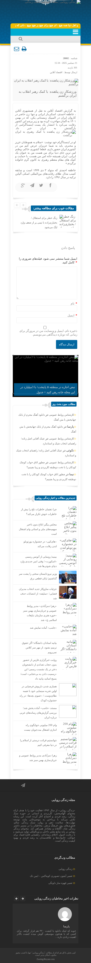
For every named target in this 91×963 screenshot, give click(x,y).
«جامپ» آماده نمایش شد (43, 627)
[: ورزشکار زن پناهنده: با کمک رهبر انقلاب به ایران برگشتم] (16, 49)
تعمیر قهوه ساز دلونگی (60, 883)
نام (72, 303)
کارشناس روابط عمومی (61, 414)
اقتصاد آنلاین (56, 72)
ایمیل (70, 315)
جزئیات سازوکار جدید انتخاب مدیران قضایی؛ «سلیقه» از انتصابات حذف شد (38, 594)
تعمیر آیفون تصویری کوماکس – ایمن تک (51, 875)
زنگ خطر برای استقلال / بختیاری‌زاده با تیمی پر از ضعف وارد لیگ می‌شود (39, 222)
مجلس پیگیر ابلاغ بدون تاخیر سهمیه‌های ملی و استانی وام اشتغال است (38, 529)
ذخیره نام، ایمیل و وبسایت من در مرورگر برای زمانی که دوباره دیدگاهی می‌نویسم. (48, 332)
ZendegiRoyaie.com (46, 959)
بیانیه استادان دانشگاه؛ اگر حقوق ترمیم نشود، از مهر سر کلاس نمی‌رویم (39, 647)
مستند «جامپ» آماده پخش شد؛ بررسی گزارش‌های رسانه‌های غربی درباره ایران (38, 713)
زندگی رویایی (65, 868)
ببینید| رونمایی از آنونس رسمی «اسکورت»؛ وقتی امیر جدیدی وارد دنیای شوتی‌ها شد (38, 561)
